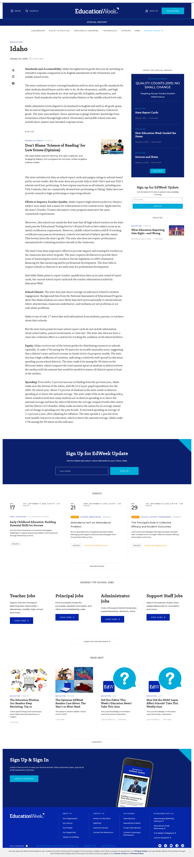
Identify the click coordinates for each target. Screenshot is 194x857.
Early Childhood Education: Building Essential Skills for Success (33, 523)
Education (16, 42)
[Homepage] (97, 11)
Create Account (24, 779)
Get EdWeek (129, 813)
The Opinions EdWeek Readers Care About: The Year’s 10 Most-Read (70, 703)
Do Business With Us (163, 813)
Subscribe (173, 11)
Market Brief (152, 31)
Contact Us (98, 813)
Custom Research (161, 838)
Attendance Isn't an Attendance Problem (91, 524)
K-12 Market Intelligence (164, 833)
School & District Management (156, 517)
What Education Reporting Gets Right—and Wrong (148, 231)
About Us (67, 813)
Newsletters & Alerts (132, 823)
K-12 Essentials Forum (38, 517)
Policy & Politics (59, 31)
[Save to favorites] (13, 77)
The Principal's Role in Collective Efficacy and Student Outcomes (151, 524)
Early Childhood (18, 517)
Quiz (114, 696)
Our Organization (70, 818)
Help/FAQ (97, 823)
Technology (110, 31)
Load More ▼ (97, 742)
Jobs (137, 31)
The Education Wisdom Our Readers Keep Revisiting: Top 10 (24, 703)
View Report (158, 171)
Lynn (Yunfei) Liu (108, 720)
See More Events (97, 566)
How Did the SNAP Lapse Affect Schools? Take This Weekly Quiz (162, 703)
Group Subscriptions (132, 828)
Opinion (126, 31)
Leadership (38, 31)
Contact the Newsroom (103, 832)
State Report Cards (146, 112)
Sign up (124, 471)
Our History (67, 823)
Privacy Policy (108, 846)
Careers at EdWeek (71, 837)
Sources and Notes (146, 157)
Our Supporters (69, 832)
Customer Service (100, 828)
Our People (67, 828)
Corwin (105, 546)
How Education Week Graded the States (155, 134)
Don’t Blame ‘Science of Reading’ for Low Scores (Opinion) (55, 147)
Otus (164, 546)
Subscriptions (129, 818)
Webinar (106, 517)
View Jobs (20, 621)
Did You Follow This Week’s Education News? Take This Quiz (116, 703)
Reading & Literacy (34, 141)
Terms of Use (90, 846)
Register (15, 544)
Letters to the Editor (102, 818)
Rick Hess (135, 239)
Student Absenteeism (90, 517)
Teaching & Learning (86, 31)
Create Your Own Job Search (96, 641)
